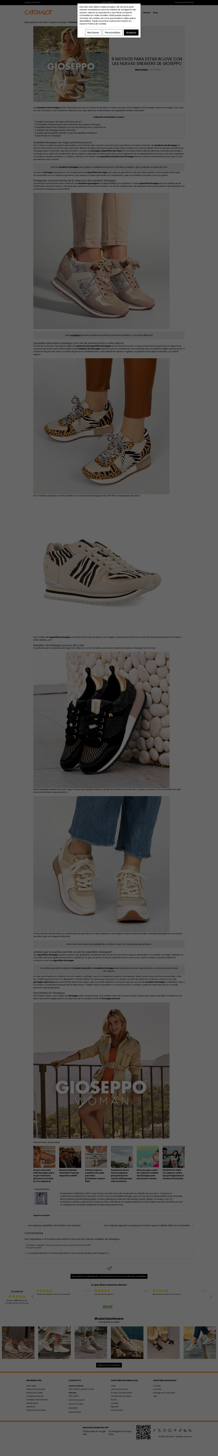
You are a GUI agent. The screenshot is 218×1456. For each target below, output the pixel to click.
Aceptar (131, 32)
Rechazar (93, 32)
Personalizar (112, 32)
